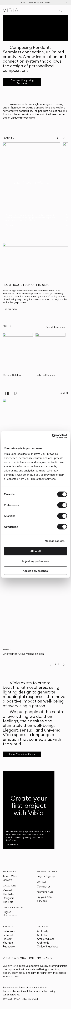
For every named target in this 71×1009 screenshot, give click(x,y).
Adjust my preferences (35, 560)
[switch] (62, 505)
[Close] (66, 3)
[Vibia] (10, 10)
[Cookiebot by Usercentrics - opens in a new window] (52, 436)
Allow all (35, 551)
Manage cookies (54, 540)
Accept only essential (35, 570)
